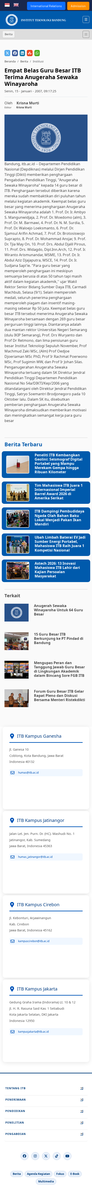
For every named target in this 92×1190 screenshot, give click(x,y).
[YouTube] (67, 1156)
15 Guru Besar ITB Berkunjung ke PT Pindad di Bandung (58, 638)
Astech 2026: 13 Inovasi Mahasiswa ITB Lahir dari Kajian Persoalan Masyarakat (57, 570)
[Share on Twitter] (7, 53)
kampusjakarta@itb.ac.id (33, 1032)
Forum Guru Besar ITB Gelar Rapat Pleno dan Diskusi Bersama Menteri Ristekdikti (59, 695)
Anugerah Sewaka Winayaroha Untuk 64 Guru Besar (58, 610)
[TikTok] (57, 1156)
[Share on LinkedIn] (22, 53)
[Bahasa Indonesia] (7, 4)
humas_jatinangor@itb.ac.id (35, 857)
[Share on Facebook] (15, 53)
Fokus (60, 1174)
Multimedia (46, 1181)
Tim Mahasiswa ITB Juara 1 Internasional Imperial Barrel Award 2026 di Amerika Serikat (59, 492)
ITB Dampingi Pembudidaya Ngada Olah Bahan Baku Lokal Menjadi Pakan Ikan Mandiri (59, 518)
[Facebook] (25, 1156)
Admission (78, 6)
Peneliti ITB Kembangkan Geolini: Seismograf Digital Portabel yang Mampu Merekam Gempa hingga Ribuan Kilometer (58, 464)
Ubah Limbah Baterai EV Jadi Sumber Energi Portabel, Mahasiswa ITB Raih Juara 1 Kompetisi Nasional (60, 544)
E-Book (74, 1174)
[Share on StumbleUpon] (30, 53)
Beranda (10, 61)
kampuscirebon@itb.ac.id (33, 941)
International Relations (46, 6)
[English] (16, 4)
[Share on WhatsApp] (37, 53)
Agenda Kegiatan (38, 1174)
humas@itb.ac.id (28, 772)
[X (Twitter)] (46, 1156)
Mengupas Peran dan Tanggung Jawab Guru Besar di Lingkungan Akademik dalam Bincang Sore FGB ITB (59, 669)
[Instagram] (35, 1156)
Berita (24, 61)
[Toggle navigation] (86, 34)
